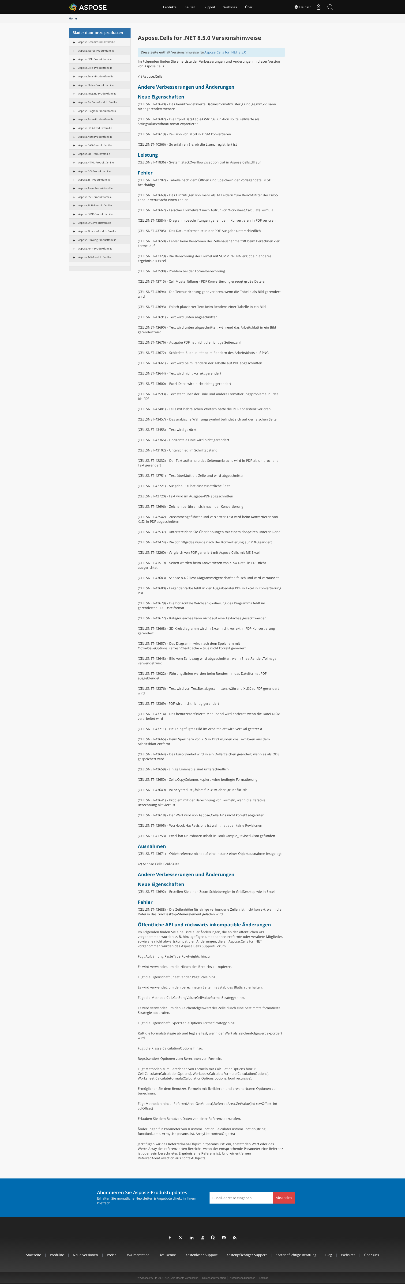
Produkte (169, 7)
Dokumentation (137, 1255)
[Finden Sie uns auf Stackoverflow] (202, 1238)
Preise (111, 1255)
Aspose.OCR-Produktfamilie (95, 128)
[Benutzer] (318, 7)
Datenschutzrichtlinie (214, 1277)
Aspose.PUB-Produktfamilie (95, 205)
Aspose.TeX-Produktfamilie (94, 257)
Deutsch (304, 7)
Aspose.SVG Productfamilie (94, 222)
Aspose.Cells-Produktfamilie (95, 67)
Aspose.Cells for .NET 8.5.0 (225, 52)
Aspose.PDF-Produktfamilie (95, 59)
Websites (230, 7)
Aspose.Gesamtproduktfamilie (96, 42)
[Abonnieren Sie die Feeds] (235, 1238)
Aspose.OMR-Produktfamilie (95, 214)
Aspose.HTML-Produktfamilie (96, 162)
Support (209, 7)
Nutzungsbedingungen (242, 1277)
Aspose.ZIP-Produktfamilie (94, 179)
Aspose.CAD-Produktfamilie (95, 145)
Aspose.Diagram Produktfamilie (97, 111)
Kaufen (190, 7)
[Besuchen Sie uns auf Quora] (213, 1238)
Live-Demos (167, 1255)
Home (73, 18)
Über (248, 7)
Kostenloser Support (201, 1255)
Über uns (371, 1255)
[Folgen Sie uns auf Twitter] (181, 1238)
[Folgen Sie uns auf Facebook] (170, 1238)
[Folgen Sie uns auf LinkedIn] (192, 1238)
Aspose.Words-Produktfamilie (96, 50)
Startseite (33, 1255)
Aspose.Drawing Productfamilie (97, 240)
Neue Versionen (85, 1255)
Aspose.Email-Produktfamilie (95, 76)
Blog (328, 1255)
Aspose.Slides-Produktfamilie (96, 85)
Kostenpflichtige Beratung (296, 1255)
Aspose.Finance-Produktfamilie (97, 231)
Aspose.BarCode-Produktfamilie (97, 102)
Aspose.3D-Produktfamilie (94, 153)
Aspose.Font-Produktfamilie (95, 248)
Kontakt (263, 1277)
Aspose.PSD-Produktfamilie (95, 197)
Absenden (284, 1197)
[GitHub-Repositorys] (224, 1238)
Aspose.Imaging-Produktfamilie (97, 93)
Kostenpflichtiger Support (246, 1255)
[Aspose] (88, 7)
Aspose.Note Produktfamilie (95, 136)
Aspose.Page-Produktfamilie (95, 188)
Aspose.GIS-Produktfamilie (94, 171)
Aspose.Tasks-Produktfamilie (95, 119)
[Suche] (330, 7)
